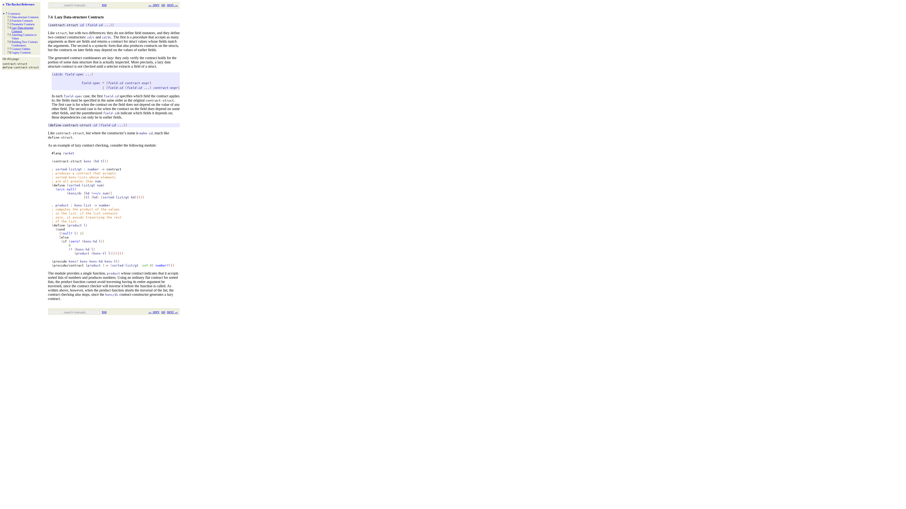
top (104, 5)
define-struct (60, 137)
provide (60, 261)
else (65, 237)
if (65, 241)
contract (114, 169)
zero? (75, 241)
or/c (61, 189)
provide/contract (69, 265)
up (163, 5)
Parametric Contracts (23, 24)
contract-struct (64, 25)
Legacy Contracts (21, 52)
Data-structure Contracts (25, 17)
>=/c (97, 193)
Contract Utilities (21, 49)
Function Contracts (22, 20)
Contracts (14, 13)
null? (71, 189)
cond (61, 229)
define (59, 185)
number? (162, 265)
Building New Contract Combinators (25, 43)
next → (172, 5)
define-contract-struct (70, 125)
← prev (153, 5)
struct (61, 33)
